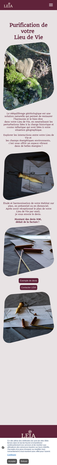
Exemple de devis (28, 280)
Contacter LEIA (28, 287)
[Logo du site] (8, 5)
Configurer (11, 455)
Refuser (24, 461)
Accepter (12, 461)
